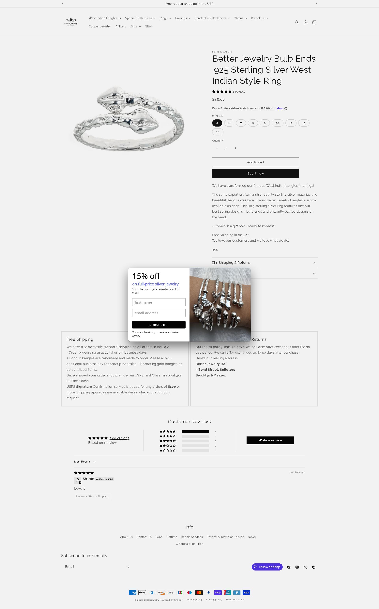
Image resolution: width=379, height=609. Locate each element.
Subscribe (159, 325)
